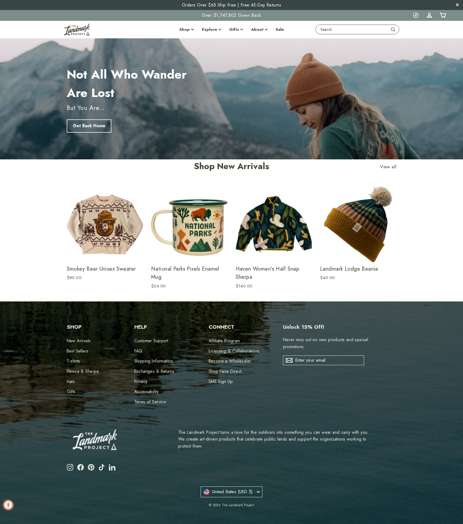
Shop (184, 29)
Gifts (234, 29)
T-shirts (73, 361)
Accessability (146, 391)
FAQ (138, 351)
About (257, 29)
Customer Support (151, 341)
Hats (71, 381)
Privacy (141, 381)
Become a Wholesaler (230, 361)
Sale (280, 29)
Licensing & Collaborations (234, 351)
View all (388, 167)
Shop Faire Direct (225, 371)
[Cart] (443, 15)
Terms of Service (150, 402)
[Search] (393, 29)
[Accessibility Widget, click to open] (8, 504)
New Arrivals (79, 341)
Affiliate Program (224, 341)
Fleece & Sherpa (83, 371)
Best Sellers (78, 351)
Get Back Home (89, 126)
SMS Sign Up (221, 381)
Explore (209, 29)
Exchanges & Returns (154, 371)
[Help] (416, 15)
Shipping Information (153, 361)
